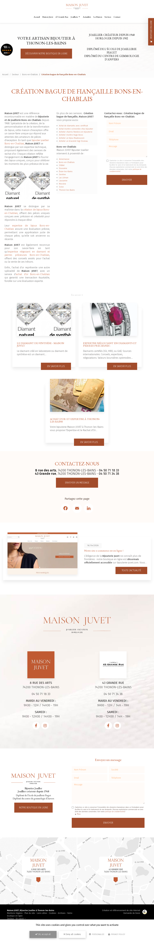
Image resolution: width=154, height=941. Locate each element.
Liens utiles (42, 913)
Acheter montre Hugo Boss (71, 135)
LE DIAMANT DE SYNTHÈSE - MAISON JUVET (40, 344)
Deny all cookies (73, 934)
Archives (61, 913)
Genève (62, 174)
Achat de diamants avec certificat (73, 126)
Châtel (62, 165)
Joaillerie (74, 17)
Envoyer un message (77, 482)
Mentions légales (15, 913)
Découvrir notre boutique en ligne (46, 53)
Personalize (97, 934)
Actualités (87, 17)
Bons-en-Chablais (30, 74)
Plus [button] (79, 814)
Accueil (37, 17)
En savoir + (21, 918)
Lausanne (63, 180)
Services (108, 17)
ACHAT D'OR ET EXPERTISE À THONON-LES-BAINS (75, 420)
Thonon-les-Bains (67, 190)
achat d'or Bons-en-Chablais (33, 274)
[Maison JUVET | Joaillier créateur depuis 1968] (77, 6)
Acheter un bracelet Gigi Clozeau (73, 141)
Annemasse (64, 159)
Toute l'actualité (131, 570)
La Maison (97, 17)
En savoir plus (56, 366)
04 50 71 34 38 (109, 474)
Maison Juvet (47, 17)
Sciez (61, 187)
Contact (117, 17)
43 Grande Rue (61, 17)
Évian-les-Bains (65, 171)
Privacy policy (117, 934)
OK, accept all (44, 934)
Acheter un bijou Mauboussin (71, 138)
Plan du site (30, 913)
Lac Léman (63, 177)
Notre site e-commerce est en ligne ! (103, 550)
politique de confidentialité (115, 812)
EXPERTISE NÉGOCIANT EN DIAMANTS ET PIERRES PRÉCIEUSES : (110, 344)
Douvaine (63, 168)
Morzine (62, 184)
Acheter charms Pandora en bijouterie (75, 132)
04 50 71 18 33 (109, 470)
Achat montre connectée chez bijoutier (76, 129)
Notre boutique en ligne (33, 807)
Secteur (15, 74)
